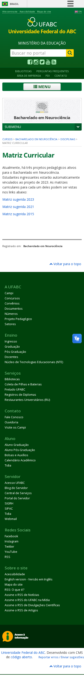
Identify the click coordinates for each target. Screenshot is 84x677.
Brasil (14, 4)
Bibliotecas (23, 71)
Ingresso (11, 341)
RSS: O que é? (14, 590)
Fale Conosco (14, 417)
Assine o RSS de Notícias (22, 595)
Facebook (11, 536)
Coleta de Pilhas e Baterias (23, 384)
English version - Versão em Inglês (28, 579)
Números (11, 314)
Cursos (7, 139)
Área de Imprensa (29, 75)
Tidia (8, 465)
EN (80, 11)
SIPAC (9, 509)
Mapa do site (44, 11)
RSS (7, 557)
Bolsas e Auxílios (16, 455)
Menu (44, 86)
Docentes (11, 357)
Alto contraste (9, 11)
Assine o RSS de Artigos (21, 610)
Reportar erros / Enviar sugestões (61, 657)
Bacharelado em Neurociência (36, 139)
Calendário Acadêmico (20, 460)
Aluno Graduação (17, 445)
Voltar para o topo (66, 264)
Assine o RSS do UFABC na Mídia (27, 600)
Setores (10, 324)
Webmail (11, 519)
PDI (48, 75)
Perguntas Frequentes (52, 71)
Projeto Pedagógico (18, 319)
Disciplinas (67, 139)
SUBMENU (13, 126)
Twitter (9, 547)
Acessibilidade (27, 11)
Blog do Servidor (16, 488)
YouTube (11, 552)
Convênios (12, 303)
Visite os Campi (15, 427)
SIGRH (9, 503)
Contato (60, 75)
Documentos (14, 309)
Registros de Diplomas (20, 395)
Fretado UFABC (15, 389)
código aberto (21, 657)
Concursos (12, 298)
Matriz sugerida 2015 (18, 214)
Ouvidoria (11, 422)
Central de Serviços (18, 493)
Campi (9, 293)
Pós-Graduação (15, 352)
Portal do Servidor (17, 498)
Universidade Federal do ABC (23, 652)
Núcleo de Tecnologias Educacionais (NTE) (34, 362)
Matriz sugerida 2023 (18, 199)
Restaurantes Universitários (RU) (27, 400)
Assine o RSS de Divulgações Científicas (32, 605)
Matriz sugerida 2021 (18, 206)
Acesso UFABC (15, 483)
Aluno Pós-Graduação (20, 450)
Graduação (12, 347)
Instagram (11, 541)
